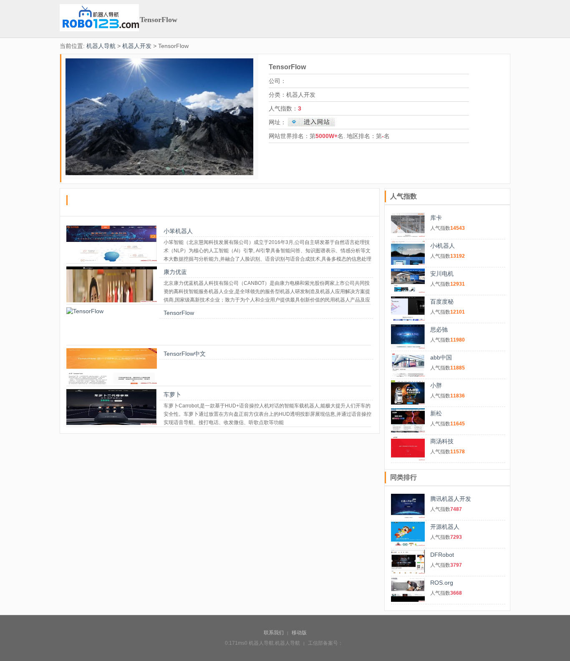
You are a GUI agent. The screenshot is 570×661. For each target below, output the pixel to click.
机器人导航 (101, 46)
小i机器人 (442, 245)
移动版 (299, 633)
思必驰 (439, 329)
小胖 (436, 385)
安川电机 (442, 273)
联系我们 (274, 633)
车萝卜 (172, 394)
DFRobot (442, 554)
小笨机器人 (178, 231)
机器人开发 (136, 46)
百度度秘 (442, 301)
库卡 (436, 217)
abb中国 (441, 357)
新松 (436, 413)
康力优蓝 (175, 272)
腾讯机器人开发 (450, 498)
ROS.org (441, 582)
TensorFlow (179, 312)
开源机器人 (444, 526)
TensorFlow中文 (185, 353)
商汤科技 (442, 441)
